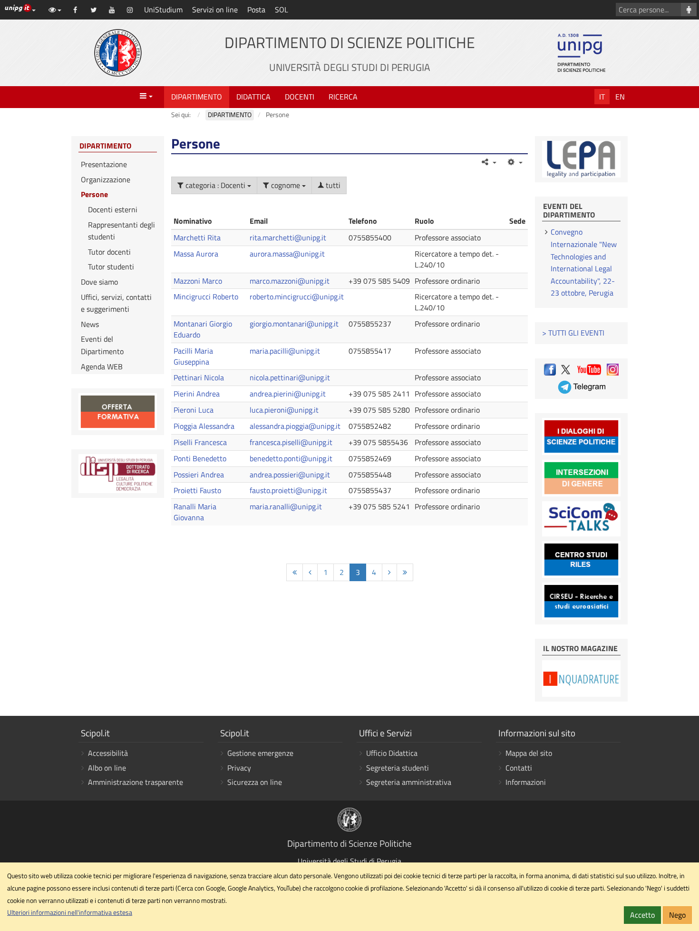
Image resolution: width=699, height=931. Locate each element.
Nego (677, 915)
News (90, 324)
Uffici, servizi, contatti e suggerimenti (116, 303)
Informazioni (525, 782)
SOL (281, 9)
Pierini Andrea (197, 393)
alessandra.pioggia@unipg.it (295, 426)
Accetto (642, 915)
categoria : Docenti (215, 185)
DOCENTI (299, 96)
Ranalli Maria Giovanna (195, 512)
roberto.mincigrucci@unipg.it (297, 296)
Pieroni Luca (194, 410)
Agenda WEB (102, 366)
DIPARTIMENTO (196, 96)
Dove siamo (99, 281)
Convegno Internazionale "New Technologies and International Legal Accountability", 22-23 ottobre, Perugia (584, 262)
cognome (285, 185)
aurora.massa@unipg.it (287, 253)
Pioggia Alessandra (204, 426)
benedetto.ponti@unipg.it (291, 458)
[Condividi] (489, 162)
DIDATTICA (253, 96)
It (602, 96)
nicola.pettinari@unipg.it (290, 377)
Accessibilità (108, 753)
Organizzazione (105, 179)
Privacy (239, 767)
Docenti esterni (112, 209)
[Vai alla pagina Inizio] (294, 572)
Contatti (518, 767)
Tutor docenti (109, 252)
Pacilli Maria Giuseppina (193, 356)
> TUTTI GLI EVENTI (573, 332)
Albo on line (107, 767)
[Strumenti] (514, 162)
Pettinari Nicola (199, 377)
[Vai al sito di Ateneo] (118, 53)
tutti (332, 185)
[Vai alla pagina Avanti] (389, 572)
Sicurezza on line (254, 782)
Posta (256, 9)
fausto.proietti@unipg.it (288, 490)
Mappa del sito (528, 753)
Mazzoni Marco (198, 281)
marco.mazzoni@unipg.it (290, 281)
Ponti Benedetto (200, 458)
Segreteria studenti (397, 767)
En (620, 96)
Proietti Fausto (197, 490)
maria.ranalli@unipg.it (286, 506)
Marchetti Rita (197, 237)
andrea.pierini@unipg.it (288, 393)
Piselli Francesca (200, 442)
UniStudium (163, 9)
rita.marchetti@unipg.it (288, 237)
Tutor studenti (111, 266)
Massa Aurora (196, 253)
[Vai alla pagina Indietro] (310, 572)
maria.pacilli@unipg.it (285, 351)
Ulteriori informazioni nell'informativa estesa (69, 912)
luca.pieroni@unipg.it (284, 410)
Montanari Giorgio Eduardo (203, 329)
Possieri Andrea (199, 474)
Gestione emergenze (260, 753)
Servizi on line (215, 9)
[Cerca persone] (689, 9)
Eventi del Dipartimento (102, 345)
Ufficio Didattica (391, 753)
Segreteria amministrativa (408, 782)
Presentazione (104, 164)
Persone (94, 194)
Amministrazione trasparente (135, 782)
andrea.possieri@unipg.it (290, 474)
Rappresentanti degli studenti (121, 231)
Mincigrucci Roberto (206, 296)
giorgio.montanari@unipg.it (294, 323)
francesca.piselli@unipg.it (291, 442)
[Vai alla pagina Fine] (405, 572)
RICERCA (343, 96)
